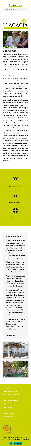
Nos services (8, 404)
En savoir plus (18, 443)
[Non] (29, 440)
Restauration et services (11, 394)
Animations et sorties (15, 202)
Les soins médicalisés (11, 401)
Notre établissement (15, 187)
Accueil (6, 388)
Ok (11, 443)
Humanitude (8, 407)
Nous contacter (9, 413)
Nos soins (15, 218)
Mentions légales (9, 416)
